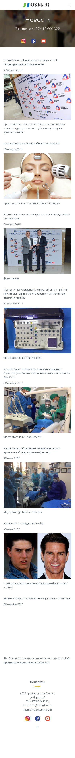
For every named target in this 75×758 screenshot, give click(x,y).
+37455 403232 (39, 701)
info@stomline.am (41, 705)
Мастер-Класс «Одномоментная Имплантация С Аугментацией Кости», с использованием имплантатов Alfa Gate (37, 373)
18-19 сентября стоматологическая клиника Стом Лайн (37, 598)
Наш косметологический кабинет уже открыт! (31, 143)
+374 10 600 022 (47, 29)
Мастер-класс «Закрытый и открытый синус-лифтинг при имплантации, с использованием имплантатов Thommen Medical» (36, 294)
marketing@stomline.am (37, 709)
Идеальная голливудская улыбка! (24, 523)
